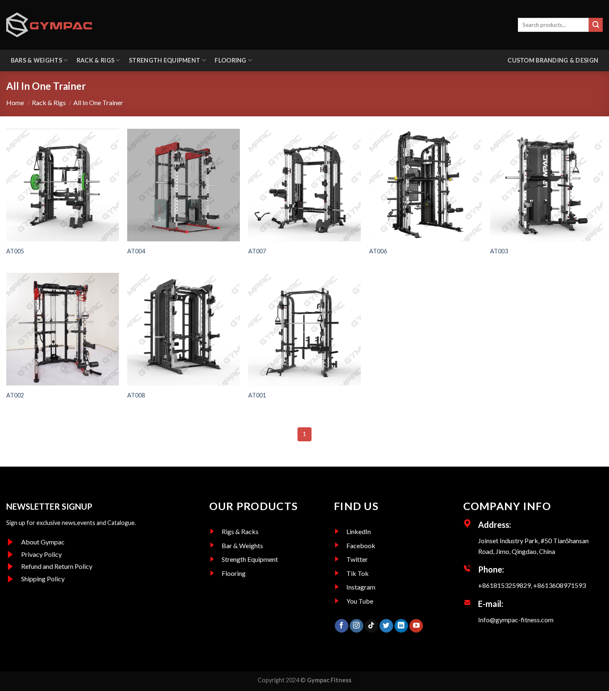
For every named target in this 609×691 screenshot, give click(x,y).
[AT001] (304, 329)
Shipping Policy (43, 579)
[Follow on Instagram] (356, 626)
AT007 (257, 251)
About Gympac (43, 542)
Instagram (360, 587)
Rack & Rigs (95, 60)
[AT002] (62, 329)
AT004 (136, 251)
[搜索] (596, 25)
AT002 (15, 395)
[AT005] (62, 185)
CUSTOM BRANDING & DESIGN (553, 60)
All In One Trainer (96, 102)
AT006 (378, 251)
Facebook (360, 545)
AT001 (257, 395)
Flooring (230, 60)
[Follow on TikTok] (371, 626)
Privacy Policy (41, 554)
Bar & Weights (242, 545)
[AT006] (425, 185)
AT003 (499, 251)
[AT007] (304, 185)
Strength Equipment (164, 60)
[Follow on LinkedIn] (401, 626)
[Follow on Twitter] (386, 626)
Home (15, 102)
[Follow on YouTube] (416, 626)
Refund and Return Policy (56, 566)
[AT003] (546, 185)
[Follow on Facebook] (341, 626)
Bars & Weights (36, 60)
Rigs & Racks (240, 531)
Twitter (357, 559)
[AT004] (183, 185)
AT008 (136, 395)
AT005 (15, 251)
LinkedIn (358, 531)
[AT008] (183, 329)
